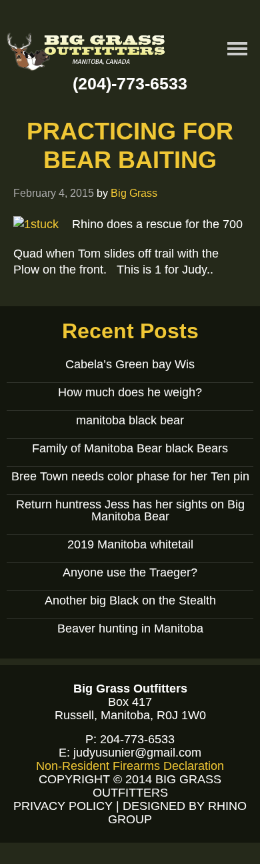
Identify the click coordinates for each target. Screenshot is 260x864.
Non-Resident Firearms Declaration (130, 766)
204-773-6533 (137, 739)
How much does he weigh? (130, 392)
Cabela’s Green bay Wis (130, 364)
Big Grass (134, 193)
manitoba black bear (130, 420)
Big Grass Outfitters (87, 53)
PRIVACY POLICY (63, 806)
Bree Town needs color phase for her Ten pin (130, 476)
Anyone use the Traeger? (130, 572)
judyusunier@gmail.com (137, 752)
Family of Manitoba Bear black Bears (130, 448)
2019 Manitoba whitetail (130, 544)
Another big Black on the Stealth (130, 600)
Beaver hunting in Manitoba (130, 628)
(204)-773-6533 (130, 83)
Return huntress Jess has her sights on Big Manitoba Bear (130, 510)
